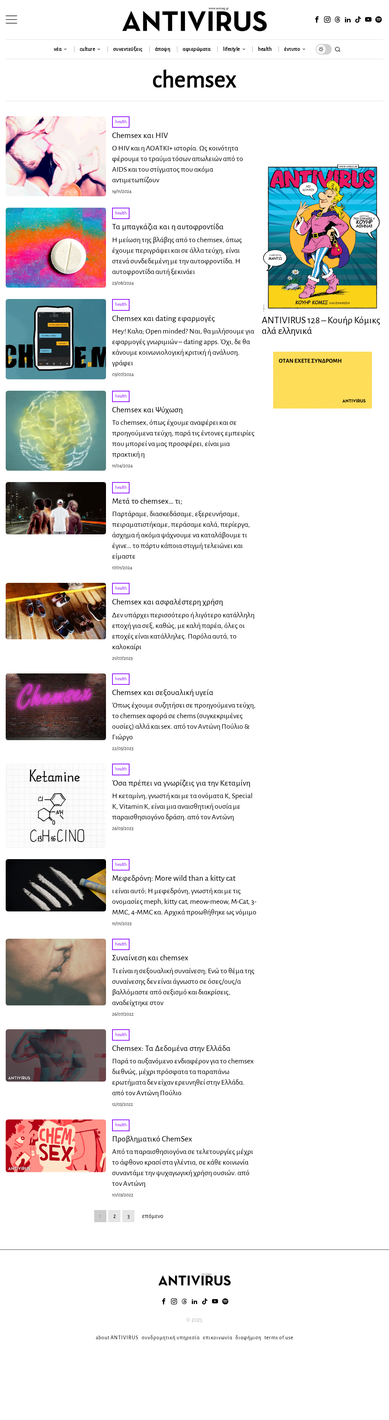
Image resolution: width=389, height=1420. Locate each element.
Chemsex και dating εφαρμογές (163, 318)
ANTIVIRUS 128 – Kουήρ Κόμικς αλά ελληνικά (321, 325)
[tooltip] (317, 19)
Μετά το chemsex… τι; (147, 501)
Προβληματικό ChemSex (152, 1139)
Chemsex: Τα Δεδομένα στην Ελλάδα (171, 1048)
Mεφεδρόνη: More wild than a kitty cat (174, 878)
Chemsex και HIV (140, 135)
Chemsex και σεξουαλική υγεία (162, 692)
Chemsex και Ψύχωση (147, 409)
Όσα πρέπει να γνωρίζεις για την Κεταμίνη (181, 783)
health (121, 121)
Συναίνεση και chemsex (150, 957)
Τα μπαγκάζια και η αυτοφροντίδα (168, 226)
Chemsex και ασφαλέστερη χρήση (167, 602)
